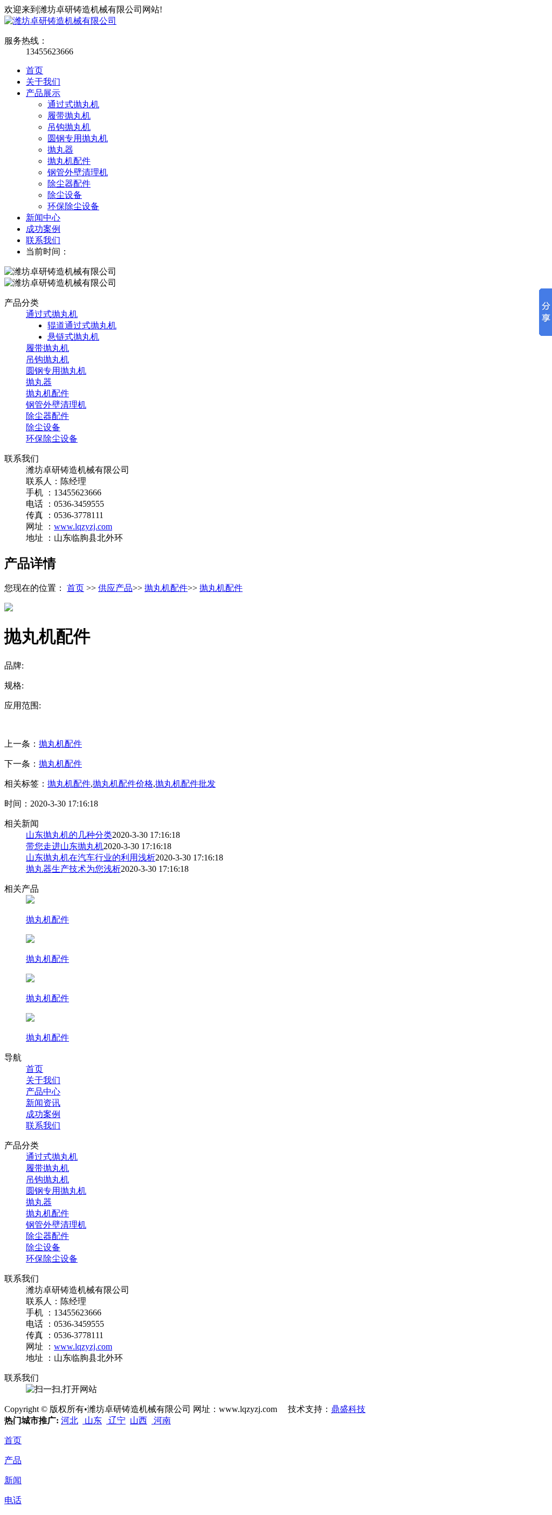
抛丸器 (60, 149)
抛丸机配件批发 (185, 783)
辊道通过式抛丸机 (81, 325)
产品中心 (43, 1091)
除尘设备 (64, 194)
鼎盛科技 (348, 1409)
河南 (161, 1420)
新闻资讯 (43, 1102)
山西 (138, 1420)
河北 (69, 1420)
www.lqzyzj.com (83, 526)
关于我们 (43, 81)
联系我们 (43, 240)
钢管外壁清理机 (77, 172)
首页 (34, 70)
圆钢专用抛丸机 (77, 138)
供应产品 (115, 588)
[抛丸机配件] (30, 900)
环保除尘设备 (73, 206)
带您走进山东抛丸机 (65, 846)
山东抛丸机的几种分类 (69, 834)
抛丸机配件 (69, 161)
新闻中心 (43, 217)
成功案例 (43, 228)
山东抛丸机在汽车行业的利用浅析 (90, 857)
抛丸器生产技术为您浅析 (73, 868)
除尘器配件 (69, 183)
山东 (92, 1420)
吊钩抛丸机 (69, 127)
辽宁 (116, 1420)
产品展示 (43, 93)
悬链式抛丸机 (73, 336)
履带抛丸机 (69, 115)
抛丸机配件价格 (123, 783)
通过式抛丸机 (73, 104)
